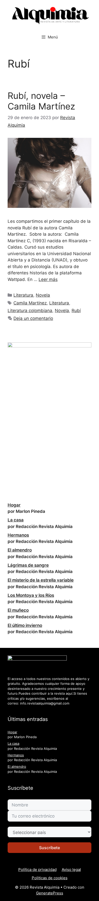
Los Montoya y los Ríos (31, 595)
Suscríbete (49, 847)
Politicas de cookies (50, 877)
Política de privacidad (37, 869)
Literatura (23, 295)
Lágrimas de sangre (28, 565)
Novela (43, 295)
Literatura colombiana (30, 310)
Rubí (76, 310)
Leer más (48, 279)
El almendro (20, 550)
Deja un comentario (33, 318)
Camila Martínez (30, 302)
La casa (16, 519)
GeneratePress (49, 893)
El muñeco (18, 610)
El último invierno (25, 625)
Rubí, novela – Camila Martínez (41, 101)
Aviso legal (71, 869)
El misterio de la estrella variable (41, 580)
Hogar (14, 505)
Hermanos (18, 535)
